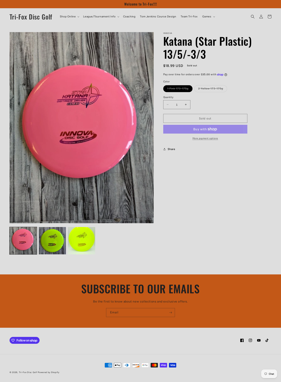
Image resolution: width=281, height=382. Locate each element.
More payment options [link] (205, 138)
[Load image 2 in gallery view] (52, 240)
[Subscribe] (170, 312)
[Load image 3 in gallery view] (81, 240)
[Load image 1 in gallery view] (23, 240)
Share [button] (171, 149)
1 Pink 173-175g (179, 89)
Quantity (168, 97)
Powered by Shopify (48, 372)
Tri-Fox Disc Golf (28, 372)
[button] (69, 17)
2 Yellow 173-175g (212, 89)
